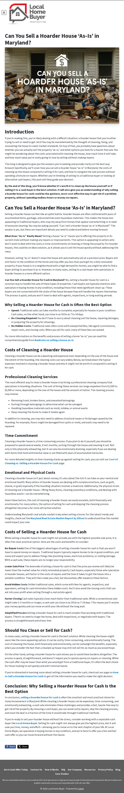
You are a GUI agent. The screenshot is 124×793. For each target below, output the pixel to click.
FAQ (63, 769)
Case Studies (62, 773)
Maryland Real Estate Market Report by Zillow (57, 518)
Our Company (75, 769)
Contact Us (36, 769)
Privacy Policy (105, 769)
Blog (117, 769)
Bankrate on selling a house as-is (54, 340)
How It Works (52, 769)
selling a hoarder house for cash (39, 697)
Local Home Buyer (26, 723)
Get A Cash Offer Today (16, 769)
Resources (90, 769)
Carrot (81, 788)
